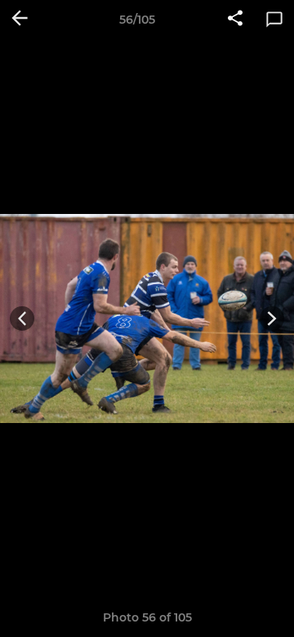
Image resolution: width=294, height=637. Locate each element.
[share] (235, 19)
